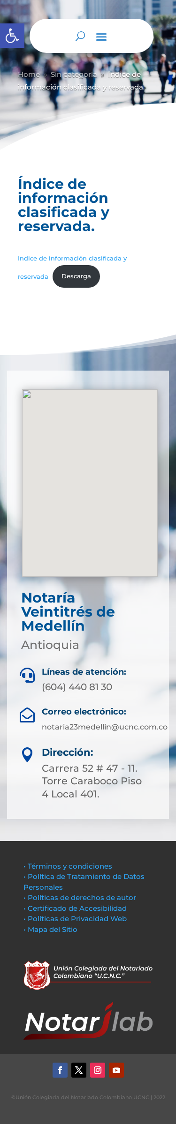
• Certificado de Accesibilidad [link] (75, 908)
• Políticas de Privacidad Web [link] (75, 918)
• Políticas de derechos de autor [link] (79, 897)
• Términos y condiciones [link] (67, 866)
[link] (12, 35)
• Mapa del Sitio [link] (51, 929)
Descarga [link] (76, 276)
